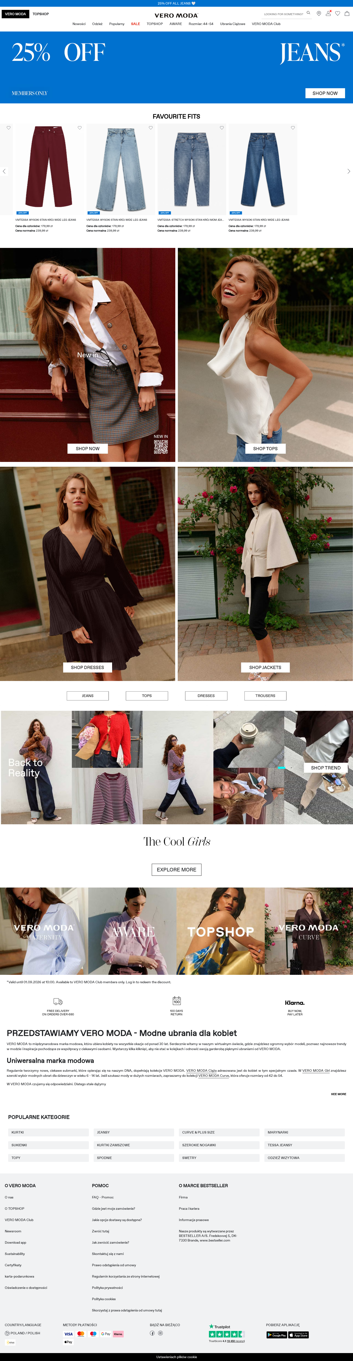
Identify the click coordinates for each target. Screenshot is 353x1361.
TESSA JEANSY (280, 1262)
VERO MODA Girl (316, 1188)
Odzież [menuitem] (97, 24)
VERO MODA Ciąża (201, 1188)
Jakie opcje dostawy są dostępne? (117, 1337)
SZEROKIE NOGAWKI (199, 1262)
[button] (101, 169)
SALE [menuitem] (135, 24)
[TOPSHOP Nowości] (220, 1048)
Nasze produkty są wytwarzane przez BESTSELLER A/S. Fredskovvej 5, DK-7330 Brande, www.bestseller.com (208, 1353)
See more (338, 1211)
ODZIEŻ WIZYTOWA (283, 1275)
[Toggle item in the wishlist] (59, 128)
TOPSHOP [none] (41, 14)
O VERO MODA (20, 1303)
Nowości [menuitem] (79, 24)
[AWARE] (132, 1048)
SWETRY (189, 1275)
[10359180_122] (265, 520)
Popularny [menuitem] (116, 24)
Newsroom (13, 1348)
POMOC (100, 1303)
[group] (101, 181)
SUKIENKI (19, 1262)
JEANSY (103, 1250)
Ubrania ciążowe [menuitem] (232, 24)
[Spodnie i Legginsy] (265, 696)
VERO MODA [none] (15, 14)
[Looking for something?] (308, 12)
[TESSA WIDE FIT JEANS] (176, 768)
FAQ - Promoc (103, 1315)
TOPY (16, 1275)
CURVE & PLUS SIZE (198, 1250)
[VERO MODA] (176, 16)
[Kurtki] (265, 627)
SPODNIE (104, 1275)
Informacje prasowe (194, 1337)
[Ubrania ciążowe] (44, 1048)
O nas (9, 1315)
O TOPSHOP (14, 1326)
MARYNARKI (278, 1250)
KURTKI (18, 1250)
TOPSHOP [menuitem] (155, 24)
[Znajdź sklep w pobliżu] (318, 15)
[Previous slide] (4, 171)
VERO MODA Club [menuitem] (266, 24)
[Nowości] (87, 355)
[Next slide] (349, 171)
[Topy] (265, 408)
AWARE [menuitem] (176, 24)
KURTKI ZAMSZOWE (113, 1262)
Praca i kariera (189, 1326)
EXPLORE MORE (176, 987)
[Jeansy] (176, 67)
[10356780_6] (265, 301)
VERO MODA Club (19, 1337)
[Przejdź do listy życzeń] (337, 15)
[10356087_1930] (87, 520)
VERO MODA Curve (213, 1193)
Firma (183, 1315)
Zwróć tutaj (100, 1348)
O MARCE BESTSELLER (203, 1303)
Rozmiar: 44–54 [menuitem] (201, 24)
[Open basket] (347, 14)
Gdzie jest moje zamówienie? (113, 1326)
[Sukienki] (87, 627)
